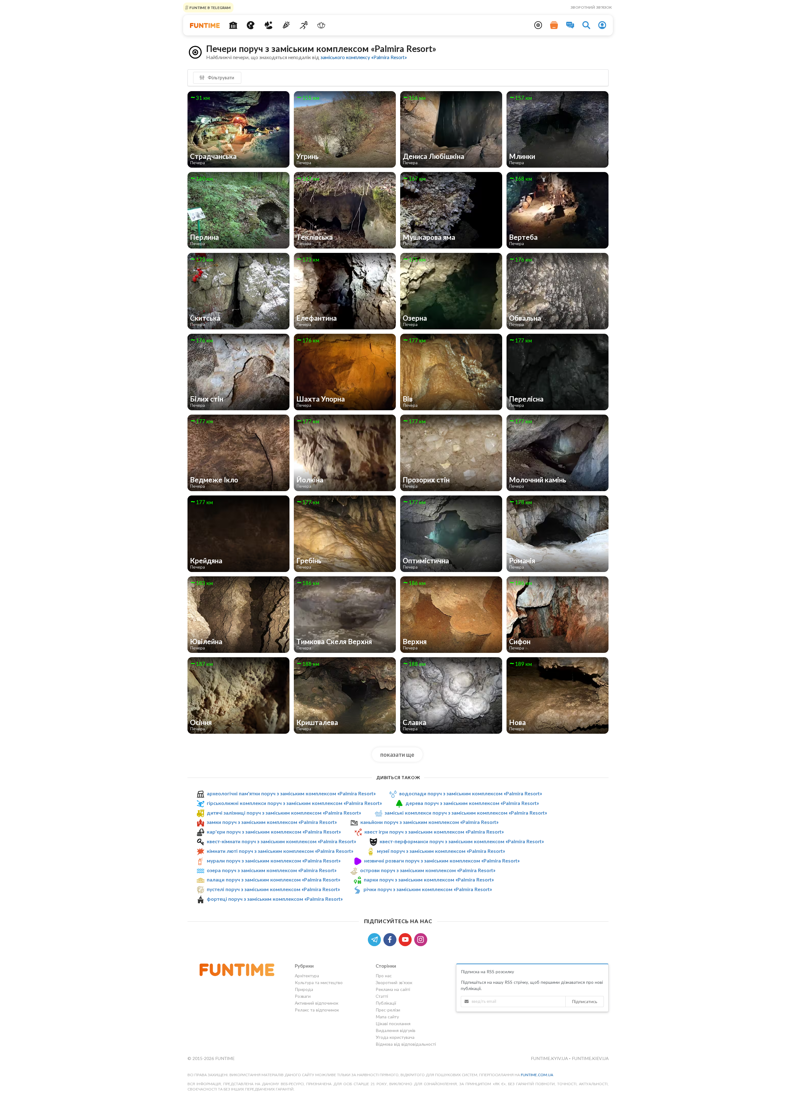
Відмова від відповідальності (406, 1044)
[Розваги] (286, 25)
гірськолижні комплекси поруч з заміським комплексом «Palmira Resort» (294, 803)
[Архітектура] (233, 25)
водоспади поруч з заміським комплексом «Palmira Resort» (470, 793)
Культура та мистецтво (319, 982)
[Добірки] (554, 25)
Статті (382, 996)
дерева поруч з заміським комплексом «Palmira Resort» (472, 803)
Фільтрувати (220, 77)
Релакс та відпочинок (317, 1009)
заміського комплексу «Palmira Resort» (364, 57)
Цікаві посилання (393, 1023)
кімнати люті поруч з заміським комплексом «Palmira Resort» (280, 851)
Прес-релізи (388, 1009)
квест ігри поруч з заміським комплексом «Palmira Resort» (434, 832)
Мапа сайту (387, 1016)
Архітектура (307, 975)
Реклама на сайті (393, 989)
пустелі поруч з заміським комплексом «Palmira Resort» (273, 889)
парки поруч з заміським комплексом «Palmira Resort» (429, 879)
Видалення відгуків (395, 1030)
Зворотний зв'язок (591, 7)
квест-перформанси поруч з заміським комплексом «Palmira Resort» (462, 841)
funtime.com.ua (537, 1074)
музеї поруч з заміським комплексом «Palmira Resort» (441, 851)
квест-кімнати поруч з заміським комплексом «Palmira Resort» (281, 841)
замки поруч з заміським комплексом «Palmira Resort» (272, 822)
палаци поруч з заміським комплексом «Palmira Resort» (273, 879)
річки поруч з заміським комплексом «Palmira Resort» (427, 889)
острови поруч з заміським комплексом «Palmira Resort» (427, 870)
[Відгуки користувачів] (570, 25)
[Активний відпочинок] (304, 25)
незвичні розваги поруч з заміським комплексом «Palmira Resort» (442, 860)
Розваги (303, 996)
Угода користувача (395, 1037)
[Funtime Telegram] (375, 939)
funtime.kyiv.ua (550, 1058)
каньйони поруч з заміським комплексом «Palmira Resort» (429, 822)
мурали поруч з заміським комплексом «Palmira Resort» (273, 860)
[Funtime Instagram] (421, 939)
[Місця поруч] (538, 25)
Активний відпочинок (316, 1003)
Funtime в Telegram (209, 7)
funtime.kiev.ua (590, 1058)
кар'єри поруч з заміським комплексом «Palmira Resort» (274, 832)
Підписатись (584, 1001)
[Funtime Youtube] (406, 939)
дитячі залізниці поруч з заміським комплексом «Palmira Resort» (284, 813)
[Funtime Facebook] (391, 939)
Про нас (384, 975)
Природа (304, 989)
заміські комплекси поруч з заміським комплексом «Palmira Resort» (466, 813)
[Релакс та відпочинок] (321, 25)
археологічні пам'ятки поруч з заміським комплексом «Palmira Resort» (291, 793)
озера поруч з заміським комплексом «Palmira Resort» (271, 870)
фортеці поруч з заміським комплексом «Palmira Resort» (275, 899)
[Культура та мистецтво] (251, 25)
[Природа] (268, 25)
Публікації (386, 1003)
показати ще (397, 754)
